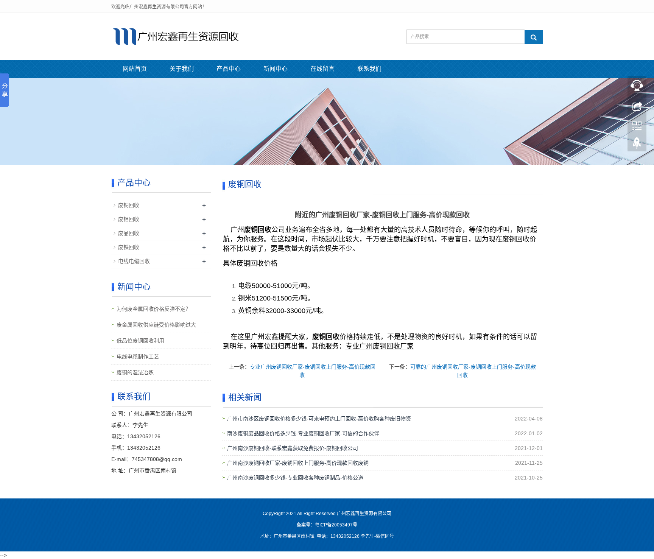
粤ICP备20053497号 (336, 525)
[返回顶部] (637, 144)
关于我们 (182, 68)
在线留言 (322, 68)
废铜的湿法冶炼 (135, 372)
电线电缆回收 (134, 261)
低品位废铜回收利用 (140, 341)
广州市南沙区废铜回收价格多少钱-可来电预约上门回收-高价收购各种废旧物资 (319, 419)
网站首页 (135, 68)
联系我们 (369, 68)
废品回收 (128, 233)
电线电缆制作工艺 (138, 356)
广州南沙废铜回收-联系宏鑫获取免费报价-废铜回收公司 (292, 448)
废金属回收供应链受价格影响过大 (156, 325)
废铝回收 (128, 219)
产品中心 (228, 68)
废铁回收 (128, 247)
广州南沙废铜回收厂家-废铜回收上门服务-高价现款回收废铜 (298, 463)
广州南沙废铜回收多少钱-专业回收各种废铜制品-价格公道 (295, 478)
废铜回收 (128, 205)
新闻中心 (275, 68)
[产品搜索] (534, 37)
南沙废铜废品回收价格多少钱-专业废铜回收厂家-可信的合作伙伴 (303, 433)
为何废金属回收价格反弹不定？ (154, 309)
